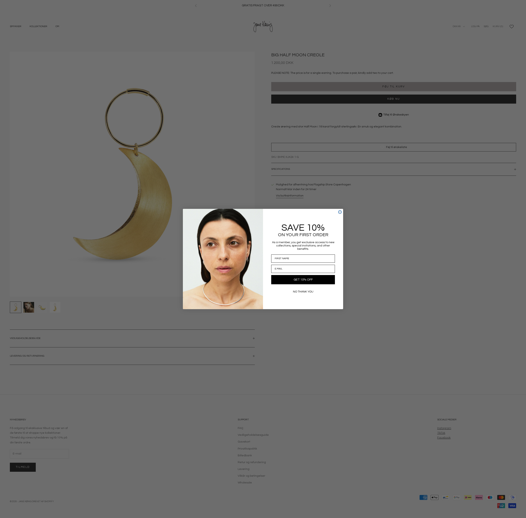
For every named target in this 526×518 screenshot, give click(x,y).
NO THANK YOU (303, 291)
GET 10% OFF (303, 279)
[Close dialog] (339, 212)
